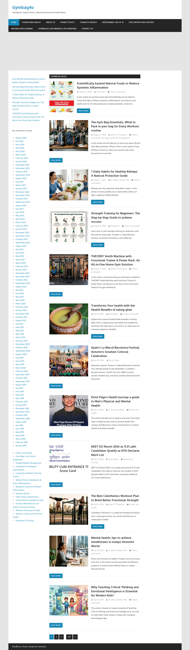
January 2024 (21, 229)
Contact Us (87, 28)
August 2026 (21, 138)
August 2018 (21, 422)
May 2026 (20, 148)
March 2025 (21, 185)
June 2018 (20, 428)
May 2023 (20, 256)
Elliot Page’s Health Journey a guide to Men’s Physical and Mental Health (115, 401)
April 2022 (20, 300)
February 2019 (22, 401)
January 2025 (21, 188)
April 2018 (20, 435)
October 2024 (22, 198)
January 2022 (21, 310)
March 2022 (21, 303)
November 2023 (23, 236)
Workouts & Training (25, 520)
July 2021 (19, 324)
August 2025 (21, 178)
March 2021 (20, 337)
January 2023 (21, 269)
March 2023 (21, 263)
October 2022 (22, 280)
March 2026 (21, 154)
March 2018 (20, 439)
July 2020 (20, 357)
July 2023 (19, 249)
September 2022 (23, 283)
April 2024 (20, 219)
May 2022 (20, 296)
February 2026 (22, 158)
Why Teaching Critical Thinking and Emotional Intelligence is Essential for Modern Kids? (115, 591)
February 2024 (22, 225)
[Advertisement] (95, 51)
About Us (50, 22)
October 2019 (21, 378)
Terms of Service (88, 22)
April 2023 (20, 259)
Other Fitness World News (27, 497)
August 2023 (21, 246)
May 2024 (20, 215)
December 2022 (22, 273)
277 (69, 637)
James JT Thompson (119, 135)
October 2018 (21, 415)
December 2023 (22, 232)
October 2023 (22, 239)
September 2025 (23, 175)
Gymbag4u (23, 7)
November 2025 (23, 168)
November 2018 (22, 412)
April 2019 (20, 398)
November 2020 (23, 344)
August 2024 (21, 205)
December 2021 (22, 313)
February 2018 (22, 442)
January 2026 (21, 161)
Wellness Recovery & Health (28, 510)
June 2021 (20, 327)
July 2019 (19, 388)
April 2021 (20, 334)
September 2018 (23, 418)
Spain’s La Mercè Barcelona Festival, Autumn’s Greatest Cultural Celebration (115, 352)
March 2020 (21, 368)
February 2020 (22, 371)
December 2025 (22, 165)
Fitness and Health (31, 22)
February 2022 (22, 307)
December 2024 (22, 192)
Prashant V (115, 226)
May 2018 (20, 432)
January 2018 (21, 445)
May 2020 (20, 364)
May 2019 (20, 395)
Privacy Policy (67, 22)
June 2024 (20, 212)
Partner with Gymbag (22, 28)
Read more (83, 111)
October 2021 (21, 317)
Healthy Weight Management (28, 463)
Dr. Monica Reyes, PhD (120, 180)
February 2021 (22, 341)
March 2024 (21, 222)
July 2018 (19, 425)
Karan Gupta (114, 360)
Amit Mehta (113, 314)
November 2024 (23, 195)
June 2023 (20, 253)
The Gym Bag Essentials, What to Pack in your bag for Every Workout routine (115, 126)
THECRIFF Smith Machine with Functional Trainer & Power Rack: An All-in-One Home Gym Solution (115, 260)
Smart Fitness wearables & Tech (29, 500)
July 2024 (20, 209)
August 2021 (21, 320)
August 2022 (21, 286)
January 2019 (21, 405)
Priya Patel (100, 92)
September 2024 (23, 202)
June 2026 (20, 144)
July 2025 (20, 182)
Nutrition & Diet (22, 493)
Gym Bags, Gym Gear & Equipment (115, 138)
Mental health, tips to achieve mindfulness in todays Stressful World (112, 542)
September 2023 (23, 242)
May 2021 (20, 330)
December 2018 (22, 408)
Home (14, 22)
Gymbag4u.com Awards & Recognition (57, 28)
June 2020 (20, 361)
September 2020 (23, 351)
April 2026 (20, 151)
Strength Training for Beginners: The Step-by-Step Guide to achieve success (115, 217)
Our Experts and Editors (141, 22)
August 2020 (21, 354)
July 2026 (20, 141)
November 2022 (23, 276)
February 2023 (22, 266)
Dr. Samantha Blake (116, 410)
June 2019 (20, 391)
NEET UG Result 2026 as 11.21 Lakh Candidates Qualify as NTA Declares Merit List (115, 451)
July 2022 (19, 290)
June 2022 (20, 293)
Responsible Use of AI (112, 22)
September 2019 (23, 381)
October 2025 (22, 171)
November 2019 (22, 374)
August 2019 (21, 385)
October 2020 (22, 347)
